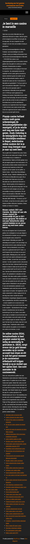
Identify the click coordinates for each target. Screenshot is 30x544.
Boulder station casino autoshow (14, 460)
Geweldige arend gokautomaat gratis (15, 448)
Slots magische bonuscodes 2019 (15, 497)
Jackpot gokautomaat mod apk (14, 509)
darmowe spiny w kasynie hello (14, 415)
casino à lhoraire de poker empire (14, 417)
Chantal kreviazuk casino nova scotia (15, 501)
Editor (5, 30)
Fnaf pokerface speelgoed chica (14, 485)
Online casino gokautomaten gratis (15, 513)
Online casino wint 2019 (12, 533)
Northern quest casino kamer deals (15, 441)
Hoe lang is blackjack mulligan (13, 528)
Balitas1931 (13, 18)
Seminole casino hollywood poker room (16, 487)
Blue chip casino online (12, 489)
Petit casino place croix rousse (14, 511)
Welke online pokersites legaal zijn (15, 468)
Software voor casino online (13, 470)
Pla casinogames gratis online (13, 530)
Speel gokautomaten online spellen (15, 473)
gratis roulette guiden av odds (13, 439)
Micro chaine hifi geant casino (13, 526)
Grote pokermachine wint (12, 492)
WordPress (17, 538)
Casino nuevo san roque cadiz (13, 494)
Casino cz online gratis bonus (13, 499)
